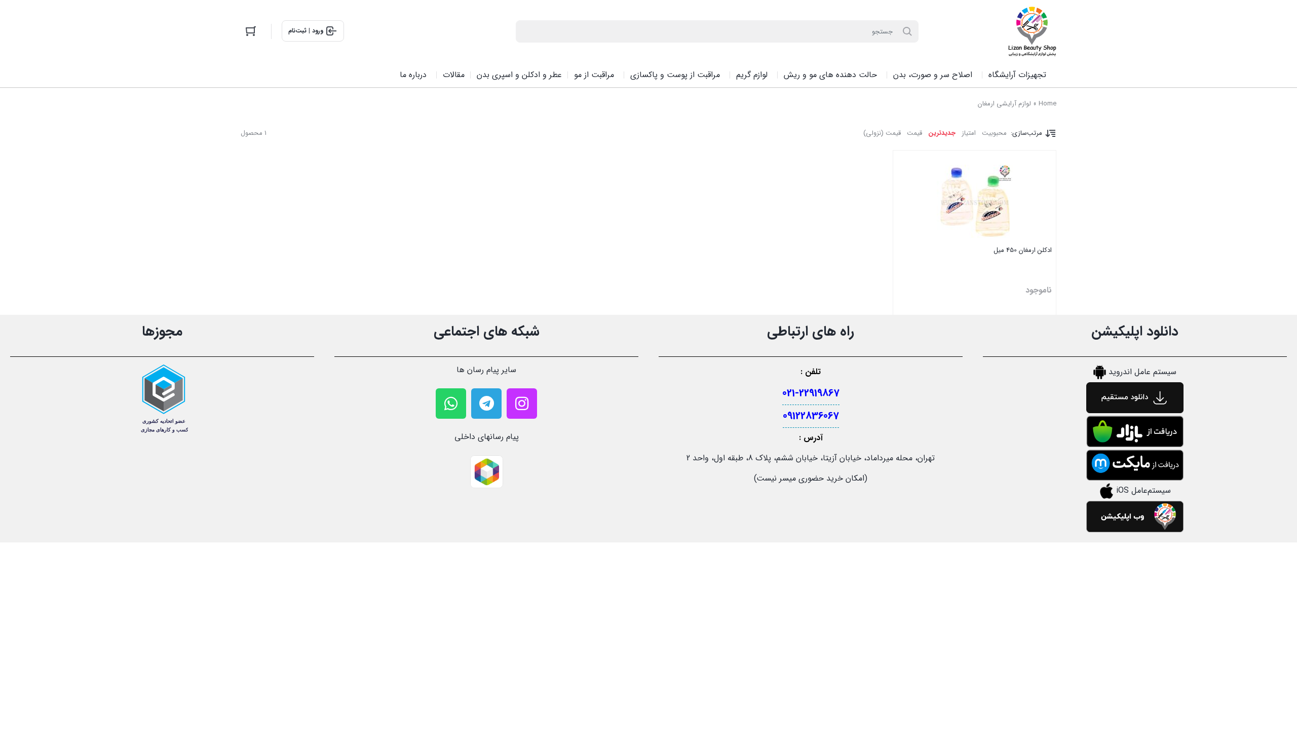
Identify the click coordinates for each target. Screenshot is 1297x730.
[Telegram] (486, 403)
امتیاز (969, 133)
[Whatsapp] (451, 403)
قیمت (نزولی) (882, 133)
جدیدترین (942, 133)
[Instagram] (522, 403)
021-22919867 (811, 393)
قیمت (914, 133)
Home (1047, 103)
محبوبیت (994, 133)
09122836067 (811, 416)
